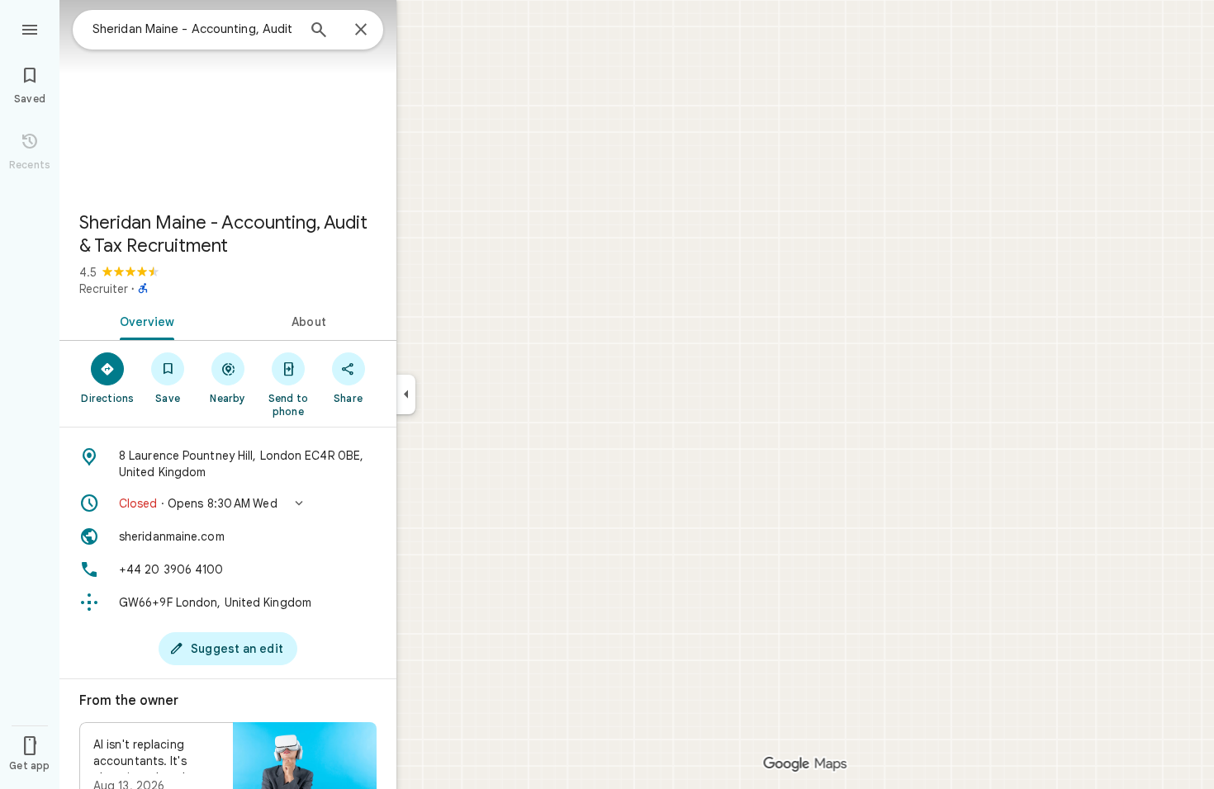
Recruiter (103, 288)
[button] (227, 503)
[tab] (144, 320)
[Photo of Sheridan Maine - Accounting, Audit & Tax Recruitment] (227, 99)
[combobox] (194, 29)
